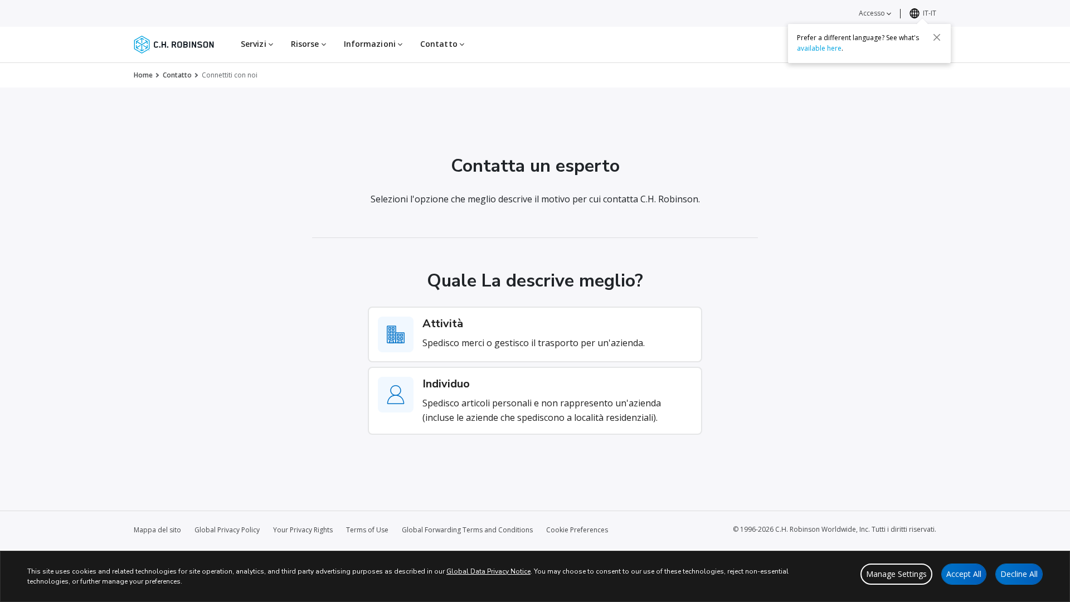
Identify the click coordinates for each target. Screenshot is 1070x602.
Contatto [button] (440, 43)
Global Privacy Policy (227, 530)
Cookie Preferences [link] (577, 530)
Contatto (177, 75)
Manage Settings (896, 574)
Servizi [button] (255, 43)
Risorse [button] (306, 43)
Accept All (963, 574)
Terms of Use (367, 530)
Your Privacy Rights (303, 530)
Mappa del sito (157, 530)
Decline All (1019, 574)
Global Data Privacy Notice (488, 571)
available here (819, 48)
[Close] (937, 37)
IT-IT (929, 13)
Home (143, 75)
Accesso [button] (873, 13)
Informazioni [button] (371, 43)
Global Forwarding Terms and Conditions (467, 530)
